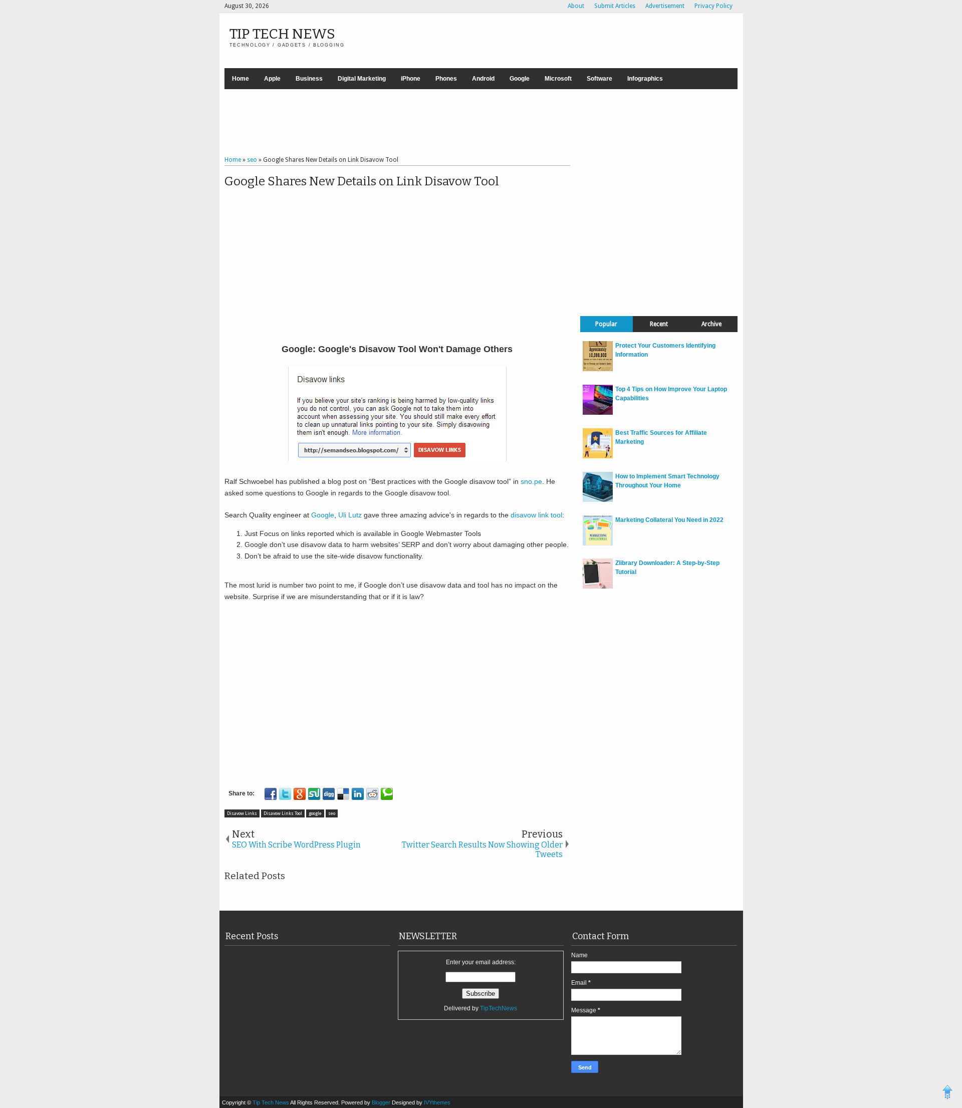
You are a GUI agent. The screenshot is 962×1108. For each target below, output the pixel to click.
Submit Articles (614, 6)
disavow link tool (536, 515)
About (576, 6)
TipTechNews (498, 1008)
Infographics (645, 78)
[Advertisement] (481, 123)
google (315, 813)
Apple (272, 78)
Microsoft (558, 78)
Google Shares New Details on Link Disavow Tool (361, 181)
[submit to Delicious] (343, 794)
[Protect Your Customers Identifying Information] (598, 369)
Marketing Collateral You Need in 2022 (669, 519)
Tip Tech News (282, 34)
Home (240, 78)
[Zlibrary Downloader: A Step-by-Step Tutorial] (598, 586)
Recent (659, 324)
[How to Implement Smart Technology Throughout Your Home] (598, 499)
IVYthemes (437, 1102)
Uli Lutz (350, 515)
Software (599, 78)
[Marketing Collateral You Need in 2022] (598, 543)
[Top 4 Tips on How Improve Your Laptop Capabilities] (598, 412)
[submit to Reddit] (372, 794)
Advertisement (664, 6)
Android (483, 78)
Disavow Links (242, 813)
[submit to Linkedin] (358, 794)
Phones (446, 78)
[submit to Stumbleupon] (314, 794)
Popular (606, 324)
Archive (711, 324)
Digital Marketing (362, 78)
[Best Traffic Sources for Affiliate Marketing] (598, 456)
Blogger (382, 1102)
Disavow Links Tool (283, 813)
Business (309, 78)
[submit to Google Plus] (300, 794)
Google (520, 78)
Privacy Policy (713, 6)
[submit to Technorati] (387, 794)
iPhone (410, 78)
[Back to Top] (947, 1093)
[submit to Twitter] (285, 794)
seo (331, 813)
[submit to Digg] (329, 794)
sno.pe (531, 481)
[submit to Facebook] (271, 794)
